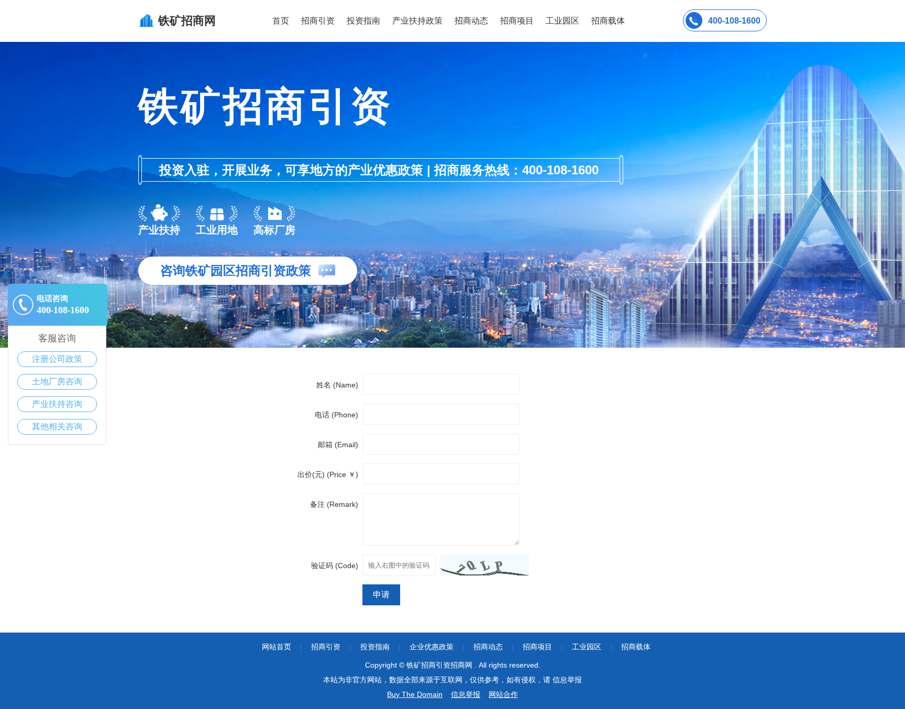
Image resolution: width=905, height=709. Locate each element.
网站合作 (503, 694)
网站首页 (276, 646)
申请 (381, 594)
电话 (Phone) (336, 415)
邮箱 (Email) (338, 444)
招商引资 (318, 20)
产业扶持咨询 (57, 404)
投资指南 (363, 20)
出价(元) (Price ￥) (327, 474)
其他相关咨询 (57, 426)
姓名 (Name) (337, 385)
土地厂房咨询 (57, 381)
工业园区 (562, 20)
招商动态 (471, 20)
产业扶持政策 (417, 20)
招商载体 (635, 646)
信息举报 (465, 694)
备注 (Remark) (334, 504)
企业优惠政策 (432, 646)
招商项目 (517, 20)
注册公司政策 (57, 358)
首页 (280, 20)
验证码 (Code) (334, 565)
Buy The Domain (415, 694)
